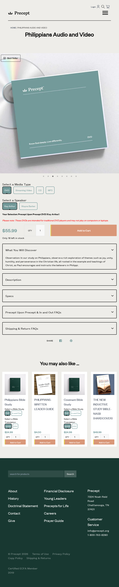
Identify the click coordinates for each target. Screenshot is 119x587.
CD (40, 190)
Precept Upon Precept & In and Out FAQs (33, 312)
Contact (14, 513)
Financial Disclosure (59, 491)
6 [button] (66, 176)
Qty (30, 230)
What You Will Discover (21, 250)
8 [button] (76, 176)
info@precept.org (98, 530)
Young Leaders (55, 498)
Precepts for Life (56, 506)
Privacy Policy (61, 553)
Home (13, 27)
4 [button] (57, 176)
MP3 (50, 190)
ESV (15, 426)
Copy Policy (15, 558)
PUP (7, 413)
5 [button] (62, 176)
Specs (9, 296)
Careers (50, 513)
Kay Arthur (9, 206)
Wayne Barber (28, 206)
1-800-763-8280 (98, 534)
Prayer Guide (54, 520)
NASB (8, 426)
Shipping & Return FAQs (21, 328)
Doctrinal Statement (23, 506)
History (13, 498)
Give (11, 520)
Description (13, 279)
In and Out (16, 413)
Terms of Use (40, 553)
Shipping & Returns (38, 558)
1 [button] (43, 176)
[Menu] (105, 13)
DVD (6, 190)
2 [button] (48, 176)
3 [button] (52, 176)
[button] (103, 6)
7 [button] (71, 176)
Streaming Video (23, 190)
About (12, 491)
